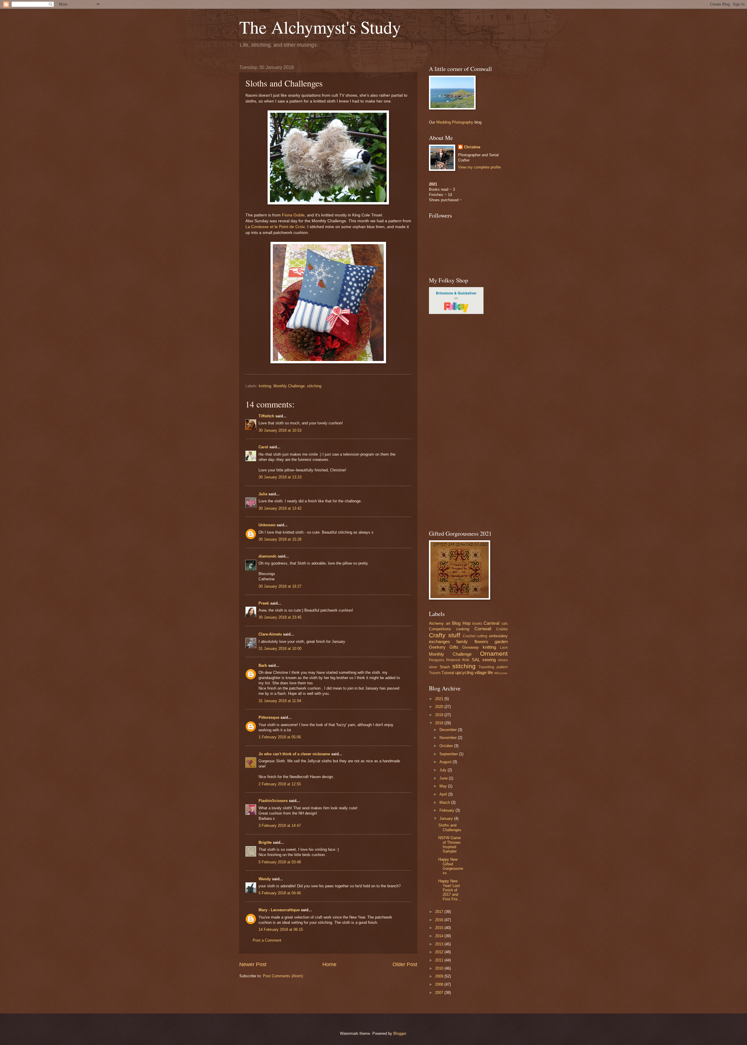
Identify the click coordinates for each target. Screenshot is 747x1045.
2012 (439, 952)
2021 (439, 699)
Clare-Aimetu (270, 634)
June (444, 778)
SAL (476, 659)
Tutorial (447, 673)
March (445, 802)
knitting (265, 386)
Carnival (491, 623)
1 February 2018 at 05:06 (280, 737)
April (443, 794)
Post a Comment (267, 940)
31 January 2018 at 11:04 (280, 701)
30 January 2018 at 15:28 (280, 539)
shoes (503, 660)
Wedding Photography (454, 122)
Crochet (469, 636)
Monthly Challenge (289, 386)
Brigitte (265, 842)
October (446, 746)
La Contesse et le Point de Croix (275, 227)
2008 (439, 984)
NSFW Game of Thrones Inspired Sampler (449, 844)
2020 (439, 706)
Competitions (440, 629)
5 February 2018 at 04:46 (280, 893)
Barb (263, 665)
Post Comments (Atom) (283, 976)
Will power (500, 673)
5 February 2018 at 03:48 (280, 862)
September (449, 754)
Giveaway (470, 647)
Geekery (437, 647)
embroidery (498, 636)
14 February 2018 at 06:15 (281, 929)
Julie (263, 494)
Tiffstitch (266, 416)
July (443, 770)
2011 (439, 960)
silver (433, 667)
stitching (314, 386)
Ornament (494, 653)
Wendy (265, 879)
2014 (439, 936)
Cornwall (482, 628)
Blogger (399, 1033)
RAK (466, 660)
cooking (462, 629)
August (446, 762)
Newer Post (252, 964)
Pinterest (453, 660)
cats (504, 623)
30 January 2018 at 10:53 (280, 430)
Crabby (502, 629)
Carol (263, 447)
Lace (504, 647)
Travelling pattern (493, 667)
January (446, 818)
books (477, 623)
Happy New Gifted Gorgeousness (450, 866)
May (443, 786)
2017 (439, 911)
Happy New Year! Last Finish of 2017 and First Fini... (449, 890)
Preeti (264, 603)
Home (329, 964)
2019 (439, 715)
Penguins (436, 660)
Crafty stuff (444, 635)
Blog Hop (461, 623)
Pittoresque (269, 717)
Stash (445, 667)
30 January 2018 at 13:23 (280, 477)
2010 (439, 968)
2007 (439, 992)
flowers (481, 641)
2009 (439, 976)
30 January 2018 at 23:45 (280, 617)
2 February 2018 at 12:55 (280, 784)
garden (501, 641)
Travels (435, 673)
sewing (489, 659)
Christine (472, 147)
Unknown (267, 525)
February (447, 810)
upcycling (464, 672)
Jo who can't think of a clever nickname (294, 754)
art (448, 623)
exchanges (439, 641)
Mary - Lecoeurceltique (279, 910)
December (448, 730)
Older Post (404, 964)
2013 (439, 944)
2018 (439, 723)
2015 (439, 928)
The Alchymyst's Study (320, 27)
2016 (439, 920)
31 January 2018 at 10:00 (280, 648)
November (448, 737)
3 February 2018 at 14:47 (280, 825)
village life (483, 672)
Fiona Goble (293, 215)
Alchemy (436, 623)
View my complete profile (479, 167)
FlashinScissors (273, 800)
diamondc (268, 556)
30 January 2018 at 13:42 (280, 508)
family (462, 641)
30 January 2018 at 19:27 (280, 586)
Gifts (453, 647)
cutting (482, 636)
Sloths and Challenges (449, 827)
